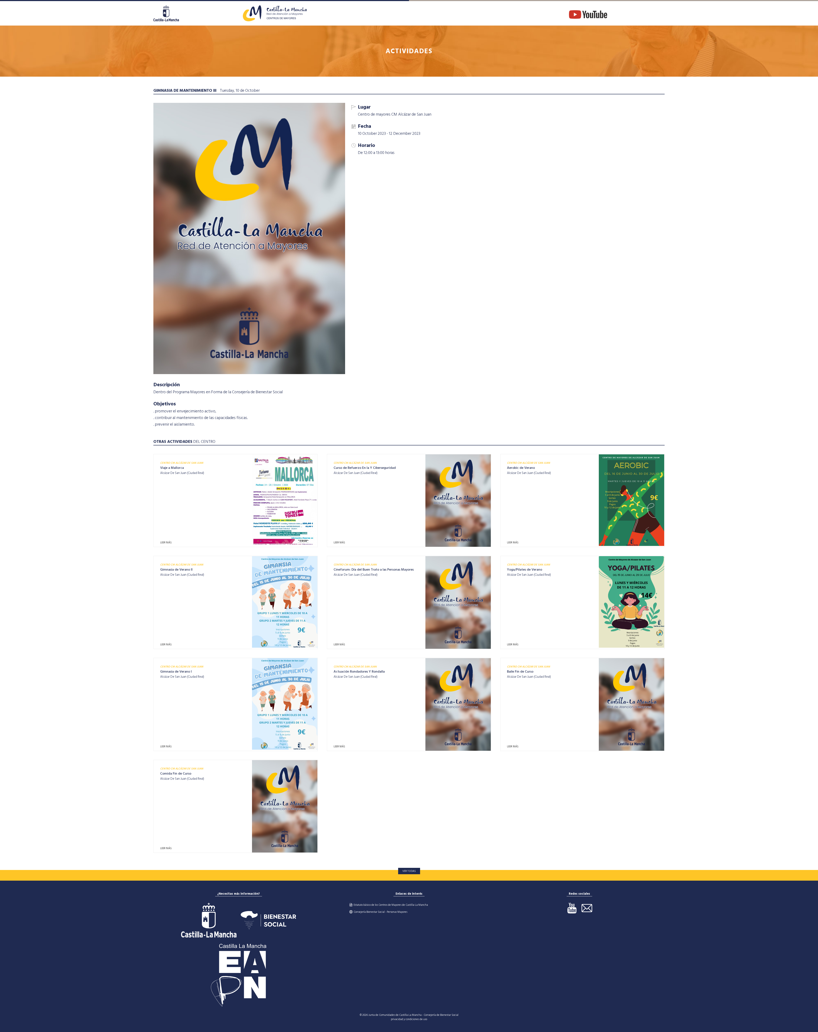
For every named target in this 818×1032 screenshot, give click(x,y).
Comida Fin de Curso (175, 773)
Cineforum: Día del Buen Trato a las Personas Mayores (374, 569)
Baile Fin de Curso (520, 671)
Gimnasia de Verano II (176, 569)
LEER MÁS (166, 542)
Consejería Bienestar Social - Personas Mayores (380, 912)
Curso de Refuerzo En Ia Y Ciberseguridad (365, 468)
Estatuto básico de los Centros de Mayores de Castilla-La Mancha (391, 905)
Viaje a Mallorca (172, 468)
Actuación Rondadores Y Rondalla (359, 671)
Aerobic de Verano (521, 468)
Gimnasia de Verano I (176, 671)
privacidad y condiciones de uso (409, 1019)
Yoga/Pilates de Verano (524, 569)
